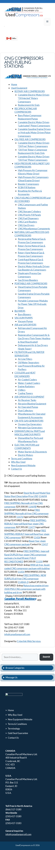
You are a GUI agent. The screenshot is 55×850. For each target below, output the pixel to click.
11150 (39, 561)
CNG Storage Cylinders (29, 211)
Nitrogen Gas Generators (30, 427)
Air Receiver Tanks (27, 400)
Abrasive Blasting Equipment (32, 403)
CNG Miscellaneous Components (34, 228)
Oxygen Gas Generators (30, 424)
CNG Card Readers (27, 221)
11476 (19, 516)
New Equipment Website (23, 465)
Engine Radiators (26, 386)
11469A (43, 496)
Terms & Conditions (17, 724)
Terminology (14, 728)
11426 (37, 537)
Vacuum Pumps (25, 321)
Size (48, 492)
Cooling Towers (25, 393)
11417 (44, 544)
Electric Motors (25, 455)
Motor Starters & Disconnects (32, 451)
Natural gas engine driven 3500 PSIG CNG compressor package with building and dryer (26, 589)
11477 (31, 527)
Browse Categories (15, 667)
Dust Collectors (25, 410)
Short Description (19, 496)
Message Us (11, 677)
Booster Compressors (28, 184)
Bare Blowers (24, 314)
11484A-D (23, 582)
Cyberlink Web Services (29, 641)
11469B (32, 506)
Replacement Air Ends (29, 105)
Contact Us (16, 468)
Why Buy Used (18, 462)
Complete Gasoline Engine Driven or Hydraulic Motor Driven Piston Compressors (34, 132)
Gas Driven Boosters (28, 280)
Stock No (28, 492)
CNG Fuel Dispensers (28, 218)
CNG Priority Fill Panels (29, 214)
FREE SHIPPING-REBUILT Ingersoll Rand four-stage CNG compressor (26, 534)
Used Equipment (19, 88)
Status (7, 496)
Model (42, 492)
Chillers (21, 390)
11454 (21, 571)
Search (46, 657)
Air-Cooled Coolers (27, 379)
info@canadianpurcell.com (17, 634)
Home (14, 84)
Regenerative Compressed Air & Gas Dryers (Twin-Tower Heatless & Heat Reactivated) (34, 338)
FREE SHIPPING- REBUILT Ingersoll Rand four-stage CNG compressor (25, 524)
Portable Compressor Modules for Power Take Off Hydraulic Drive (33, 304)
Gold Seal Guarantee (18, 733)
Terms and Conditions (21, 458)
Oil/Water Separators (28, 362)
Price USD (33, 496)
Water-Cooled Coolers (29, 383)
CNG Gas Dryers (26, 225)
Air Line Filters (25, 359)
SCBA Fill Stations (26, 187)
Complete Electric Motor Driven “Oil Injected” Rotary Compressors (33, 98)
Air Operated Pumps (28, 407)
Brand (36, 492)
